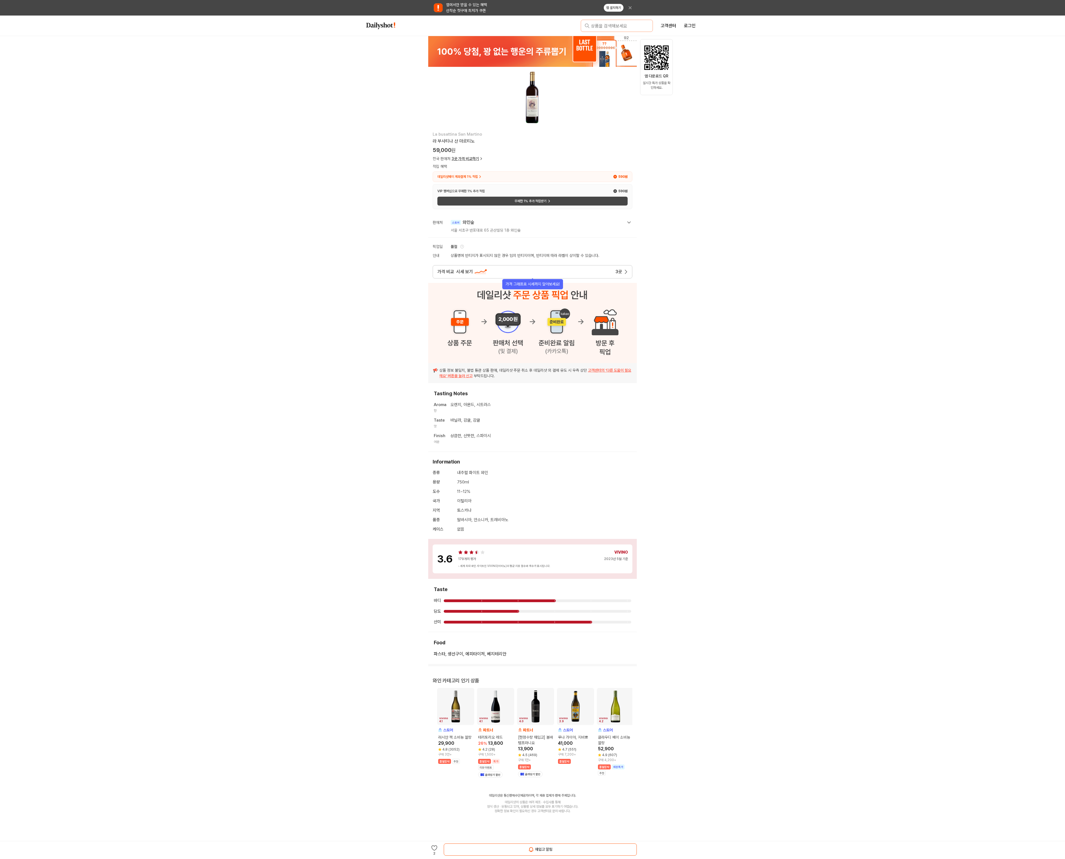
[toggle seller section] (629, 222)
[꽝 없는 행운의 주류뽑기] (532, 51)
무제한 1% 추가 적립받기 (530, 201)
